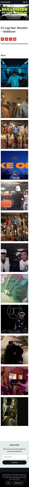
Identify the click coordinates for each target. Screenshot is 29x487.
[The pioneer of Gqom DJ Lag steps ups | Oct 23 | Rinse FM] (14, 319)
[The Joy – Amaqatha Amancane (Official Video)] (14, 134)
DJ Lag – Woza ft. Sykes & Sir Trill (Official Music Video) (13, 80)
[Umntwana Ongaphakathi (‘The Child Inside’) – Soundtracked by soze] (14, 411)
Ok (8, 483)
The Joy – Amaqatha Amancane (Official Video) (12, 142)
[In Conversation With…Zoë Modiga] (14, 350)
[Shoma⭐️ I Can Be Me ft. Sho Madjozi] (14, 288)
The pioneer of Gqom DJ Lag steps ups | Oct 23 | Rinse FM (13, 327)
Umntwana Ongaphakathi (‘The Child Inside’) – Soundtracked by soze (14, 419)
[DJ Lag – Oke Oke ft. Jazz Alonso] (14, 165)
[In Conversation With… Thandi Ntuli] (14, 380)
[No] (25, 480)
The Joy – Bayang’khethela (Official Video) (14, 111)
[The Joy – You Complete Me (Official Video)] (14, 226)
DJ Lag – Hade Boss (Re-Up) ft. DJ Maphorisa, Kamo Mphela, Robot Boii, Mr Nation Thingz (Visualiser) (14, 201)
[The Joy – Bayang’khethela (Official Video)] (14, 103)
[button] (24, 2)
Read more (18, 483)
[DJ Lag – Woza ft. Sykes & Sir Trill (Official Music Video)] (14, 72)
